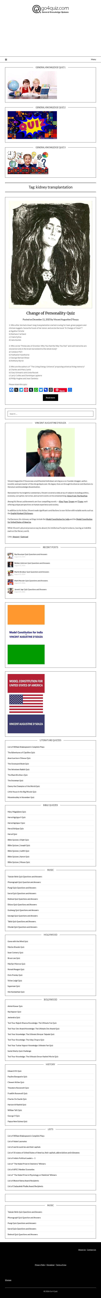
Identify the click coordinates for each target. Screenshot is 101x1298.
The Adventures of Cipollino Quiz (21, 752)
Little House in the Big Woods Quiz (22, 792)
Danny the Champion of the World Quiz (24, 786)
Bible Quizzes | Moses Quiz (19, 862)
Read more (50, 397)
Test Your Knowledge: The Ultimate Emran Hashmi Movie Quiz (33, 1056)
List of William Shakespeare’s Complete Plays (26, 747)
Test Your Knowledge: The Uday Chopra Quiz (26, 1040)
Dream (71, 501)
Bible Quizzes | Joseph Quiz (19, 845)
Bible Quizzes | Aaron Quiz (18, 856)
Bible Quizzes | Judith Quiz (18, 851)
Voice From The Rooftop (77, 496)
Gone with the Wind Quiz (18, 941)
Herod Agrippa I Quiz (16, 823)
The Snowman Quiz (15, 780)
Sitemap (8, 1280)
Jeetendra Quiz (14, 1017)
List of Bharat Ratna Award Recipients (23, 1181)
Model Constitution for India (57, 519)
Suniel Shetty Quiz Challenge (19, 1051)
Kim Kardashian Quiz (16, 992)
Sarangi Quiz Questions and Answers (23, 916)
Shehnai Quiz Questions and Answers (23, 899)
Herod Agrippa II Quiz (16, 817)
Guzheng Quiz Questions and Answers (23, 910)
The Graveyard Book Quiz (18, 764)
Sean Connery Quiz (15, 952)
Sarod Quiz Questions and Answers (22, 893)
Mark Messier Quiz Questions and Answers (31, 581)
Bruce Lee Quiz (14, 958)
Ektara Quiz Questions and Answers (22, 904)
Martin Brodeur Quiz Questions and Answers (31, 572)
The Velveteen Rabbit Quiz (18, 769)
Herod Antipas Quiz (16, 828)
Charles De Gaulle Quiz (17, 1099)
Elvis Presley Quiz (15, 975)
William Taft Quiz (15, 1110)
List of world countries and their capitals (24, 1147)
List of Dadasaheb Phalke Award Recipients (25, 1186)
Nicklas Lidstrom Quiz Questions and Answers (32, 563)
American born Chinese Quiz (19, 758)
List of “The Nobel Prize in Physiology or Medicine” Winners (32, 1175)
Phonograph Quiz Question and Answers (24, 882)
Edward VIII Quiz (14, 1071)
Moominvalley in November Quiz (21, 797)
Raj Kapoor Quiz (14, 1012)
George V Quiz (14, 1116)
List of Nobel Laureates (17, 1141)
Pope (66, 501)
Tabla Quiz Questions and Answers (22, 921)
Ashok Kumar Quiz (15, 1006)
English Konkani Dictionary (22, 513)
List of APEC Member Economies (21, 1169)
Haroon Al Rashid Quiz (17, 1104)
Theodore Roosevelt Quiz (18, 1088)
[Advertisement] (50, 38)
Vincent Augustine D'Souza (66, 319)
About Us (82, 1250)
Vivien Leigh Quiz (15, 980)
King (61, 501)
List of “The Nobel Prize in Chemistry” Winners (27, 1164)
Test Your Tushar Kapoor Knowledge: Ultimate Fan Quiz (30, 1045)
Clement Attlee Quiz (16, 1082)
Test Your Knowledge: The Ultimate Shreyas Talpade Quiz (31, 1034)
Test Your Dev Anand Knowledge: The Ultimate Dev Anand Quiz (33, 1029)
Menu (93, 59)
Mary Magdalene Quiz (17, 812)
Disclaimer (51, 1265)
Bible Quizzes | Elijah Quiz (18, 840)
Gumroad (24, 537)
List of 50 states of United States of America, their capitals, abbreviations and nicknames (44, 1153)
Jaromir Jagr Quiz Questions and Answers (30, 589)
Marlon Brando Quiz (16, 947)
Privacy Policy (40, 1265)
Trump (80, 501)
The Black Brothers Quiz (18, 775)
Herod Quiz (12, 834)
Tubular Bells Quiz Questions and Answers (25, 876)
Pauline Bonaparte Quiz (17, 1076)
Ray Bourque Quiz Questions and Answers (30, 554)
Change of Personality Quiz (50, 313)
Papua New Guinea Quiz (17, 1121)
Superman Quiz (14, 986)
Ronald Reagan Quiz (16, 969)
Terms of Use (61, 1265)
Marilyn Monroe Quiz (16, 964)
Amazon (16, 537)
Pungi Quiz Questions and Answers (22, 888)
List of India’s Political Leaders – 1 (21, 1158)
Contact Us (91, 1250)
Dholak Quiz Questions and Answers (22, 927)
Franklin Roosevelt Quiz (17, 1093)
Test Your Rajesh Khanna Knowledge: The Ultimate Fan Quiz (32, 1023)
